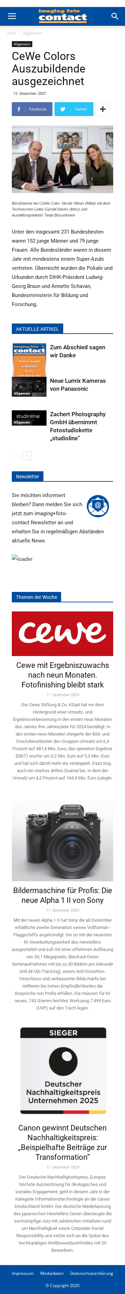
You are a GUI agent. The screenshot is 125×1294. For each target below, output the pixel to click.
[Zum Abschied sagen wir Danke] (29, 366)
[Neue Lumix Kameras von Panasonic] (29, 386)
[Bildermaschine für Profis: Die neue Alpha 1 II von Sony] (62, 837)
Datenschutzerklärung (91, 1273)
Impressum (23, 1273)
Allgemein (32, 33)
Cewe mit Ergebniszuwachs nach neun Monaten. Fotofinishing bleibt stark (62, 675)
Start (11, 33)
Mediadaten (52, 1273)
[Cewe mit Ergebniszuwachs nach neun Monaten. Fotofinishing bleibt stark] (62, 633)
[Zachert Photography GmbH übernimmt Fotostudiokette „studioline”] (29, 418)
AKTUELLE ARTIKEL (37, 329)
